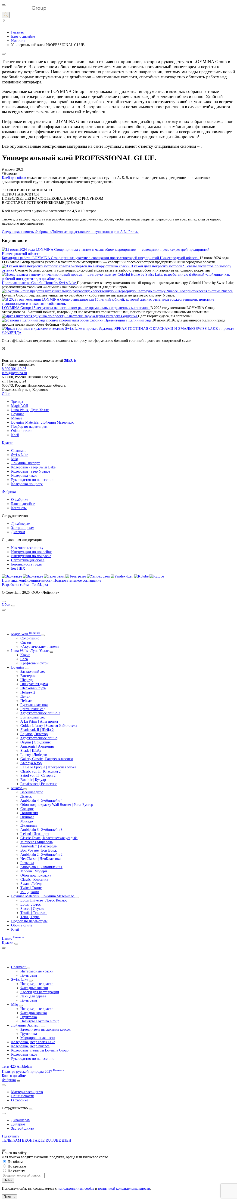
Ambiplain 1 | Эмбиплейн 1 (41, 867)
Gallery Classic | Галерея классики (46, 759)
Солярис (27, 809)
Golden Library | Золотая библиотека (48, 725)
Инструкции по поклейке (31, 552)
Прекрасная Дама (34, 684)
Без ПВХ (18, 568)
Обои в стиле (21, 431)
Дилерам (18, 532)
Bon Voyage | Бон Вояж (38, 850)
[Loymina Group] (24, 10)
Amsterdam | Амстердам (38, 846)
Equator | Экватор (34, 734)
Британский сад (32, 709)
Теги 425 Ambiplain (17, 1066)
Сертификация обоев (27, 560)
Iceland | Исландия (34, 834)
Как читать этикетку (27, 548)
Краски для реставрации (39, 992)
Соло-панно (29, 638)
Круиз (25, 655)
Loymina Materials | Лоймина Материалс (42, 422)
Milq (14, 459)
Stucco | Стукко (32, 909)
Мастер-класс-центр (27, 1092)
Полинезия (29, 813)
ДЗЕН (66, 1140)
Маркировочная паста (37, 1038)
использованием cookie (76, 1188)
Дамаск (26, 796)
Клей (15, 435)
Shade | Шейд (30, 750)
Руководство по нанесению (32, 480)
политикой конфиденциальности (124, 1188)
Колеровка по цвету (27, 484)
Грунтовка (28, 975)
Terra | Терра (30, 917)
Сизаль (25, 642)
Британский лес (32, 717)
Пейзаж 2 (27, 692)
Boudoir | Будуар (33, 780)
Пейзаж (26, 701)
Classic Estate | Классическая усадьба (49, 838)
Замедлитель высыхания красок (45, 1029)
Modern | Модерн (33, 871)
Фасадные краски (34, 988)
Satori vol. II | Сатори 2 (38, 775)
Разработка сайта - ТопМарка (25, 585)
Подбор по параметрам (29, 426)
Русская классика (34, 705)
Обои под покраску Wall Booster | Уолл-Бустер (56, 805)
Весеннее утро (31, 792)
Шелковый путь (33, 688)
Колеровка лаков (24, 475)
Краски (7, 443)
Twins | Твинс (31, 888)
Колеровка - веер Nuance (30, 471)
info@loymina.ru (14, 373)
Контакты (19, 508)
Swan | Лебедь (31, 884)
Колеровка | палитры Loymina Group (40, 1050)
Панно (13, 938)
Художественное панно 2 (40, 713)
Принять (9, 1196)
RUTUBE (54, 1140)
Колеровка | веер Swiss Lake (33, 1042)
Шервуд (26, 680)
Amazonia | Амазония (37, 746)
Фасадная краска (33, 1013)
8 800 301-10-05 (14, 369)
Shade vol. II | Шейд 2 (37, 730)
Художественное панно (38, 738)
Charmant (18, 450)
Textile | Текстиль (33, 913)
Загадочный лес (32, 671)
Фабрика (9, 492)
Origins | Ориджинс (35, 742)
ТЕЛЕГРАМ (12, 1140)
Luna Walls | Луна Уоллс (30, 410)
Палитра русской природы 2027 (33, 1071)
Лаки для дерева (33, 996)
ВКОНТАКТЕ (34, 1140)
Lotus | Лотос (30, 904)
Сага (24, 659)
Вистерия (27, 676)
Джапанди (28, 825)
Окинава (27, 817)
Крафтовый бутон (34, 663)
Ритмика (27, 863)
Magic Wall (19, 406)
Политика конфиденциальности (27, 580)
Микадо (26, 821)
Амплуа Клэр (31, 763)
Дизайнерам (20, 524)
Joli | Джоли (29, 892)
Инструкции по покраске (31, 556)
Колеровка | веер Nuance (30, 1046)
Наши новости (22, 1096)
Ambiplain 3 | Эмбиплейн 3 (41, 829)
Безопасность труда (26, 564)
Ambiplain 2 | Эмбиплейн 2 (41, 854)
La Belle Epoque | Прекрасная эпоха (48, 767)
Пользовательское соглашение (77, 580)
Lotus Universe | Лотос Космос (43, 900)
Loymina (17, 414)
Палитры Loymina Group (39, 1021)
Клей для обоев (14, 178)
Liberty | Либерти (33, 755)
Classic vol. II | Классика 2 (40, 771)
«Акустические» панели (39, 646)
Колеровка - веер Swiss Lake (33, 467)
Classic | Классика (34, 879)
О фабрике (19, 499)
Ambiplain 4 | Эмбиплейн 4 (41, 800)
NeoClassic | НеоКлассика (40, 859)
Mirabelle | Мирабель (36, 842)
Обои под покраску (35, 875)
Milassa (16, 418)
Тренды (17, 401)
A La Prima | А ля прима (39, 721)
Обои (6, 394)
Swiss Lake (19, 455)
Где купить (10, 1136)
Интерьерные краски (36, 971)
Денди (25, 696)
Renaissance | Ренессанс (38, 784)
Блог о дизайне (23, 504)
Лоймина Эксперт (25, 463)
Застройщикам (22, 528)
